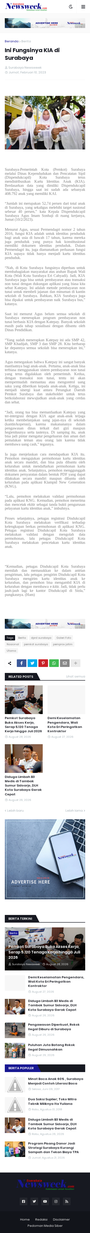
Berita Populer (21, 1068)
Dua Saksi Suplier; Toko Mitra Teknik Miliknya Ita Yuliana (52, 1101)
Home (25, 1219)
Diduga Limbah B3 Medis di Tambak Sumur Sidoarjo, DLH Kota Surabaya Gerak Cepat (23, 786)
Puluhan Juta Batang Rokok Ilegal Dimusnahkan (51, 1047)
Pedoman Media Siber (45, 1225)
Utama (11, 651)
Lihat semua (75, 676)
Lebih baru (15, 810)
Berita (26, 41)
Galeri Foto (63, 638)
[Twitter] (32, 663)
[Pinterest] (43, 663)
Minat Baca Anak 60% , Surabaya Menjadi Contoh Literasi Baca (55, 1081)
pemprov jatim (62, 644)
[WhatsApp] (54, 663)
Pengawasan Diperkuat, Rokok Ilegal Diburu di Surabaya (54, 1027)
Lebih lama (74, 810)
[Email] (65, 663)
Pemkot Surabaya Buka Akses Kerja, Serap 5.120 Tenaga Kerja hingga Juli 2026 (23, 724)
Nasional (13, 644)
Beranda (11, 41)
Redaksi (41, 1219)
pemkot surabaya (36, 644)
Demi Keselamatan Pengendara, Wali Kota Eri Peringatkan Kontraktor (65, 724)
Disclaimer (61, 1219)
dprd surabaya (41, 638)
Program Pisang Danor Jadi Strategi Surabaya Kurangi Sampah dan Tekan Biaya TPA (53, 1147)
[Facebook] (21, 663)
